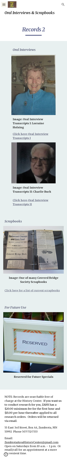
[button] (4, 4)
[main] (33, 13)
